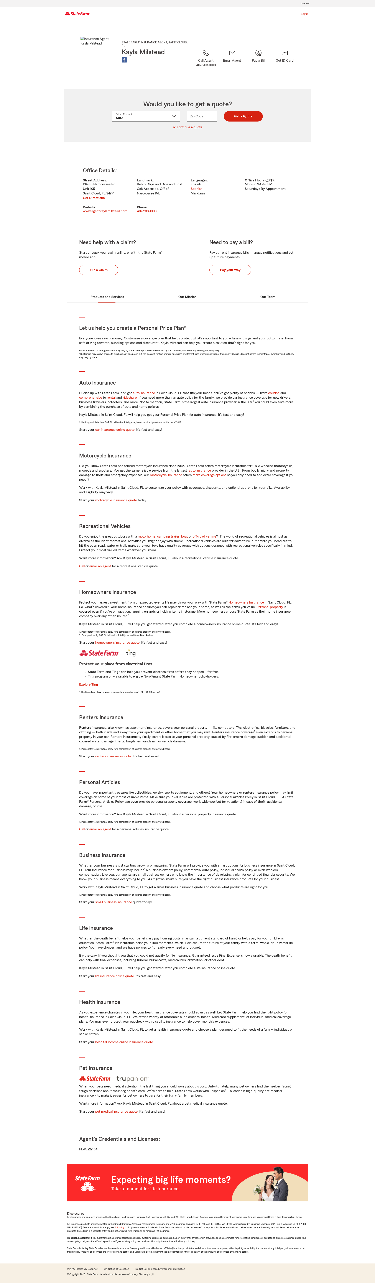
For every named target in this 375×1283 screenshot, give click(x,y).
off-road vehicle (204, 536)
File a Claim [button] (99, 270)
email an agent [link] (100, 566)
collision (274, 393)
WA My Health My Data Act (82, 1269)
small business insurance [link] (113, 902)
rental (111, 397)
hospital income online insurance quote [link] (124, 1042)
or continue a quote (187, 127)
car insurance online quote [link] (115, 429)
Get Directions (94, 198)
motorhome (146, 536)
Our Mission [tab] (187, 297)
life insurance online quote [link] (114, 976)
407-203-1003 (146, 211)
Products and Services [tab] (107, 297)
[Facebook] (124, 60)
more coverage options (209, 475)
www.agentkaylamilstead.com (105, 211)
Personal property (270, 607)
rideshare (130, 397)
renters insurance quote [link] (113, 756)
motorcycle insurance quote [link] (116, 500)
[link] (232, 63)
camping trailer (168, 536)
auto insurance (144, 393)
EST (269, 180)
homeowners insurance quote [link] (117, 642)
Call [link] (82, 566)
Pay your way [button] (230, 270)
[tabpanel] (187, 190)
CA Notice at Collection (116, 1269)
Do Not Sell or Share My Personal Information (160, 1269)
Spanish (196, 189)
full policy (119, 1227)
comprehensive (90, 397)
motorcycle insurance (166, 475)
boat (184, 536)
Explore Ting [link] (88, 684)
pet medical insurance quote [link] (116, 1111)
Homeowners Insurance (246, 602)
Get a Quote (243, 116)
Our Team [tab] (267, 297)
